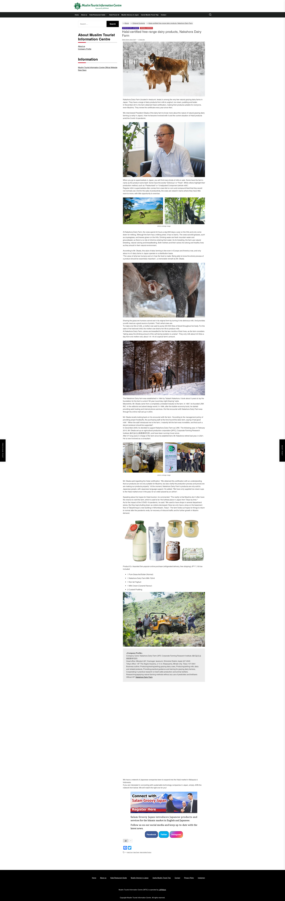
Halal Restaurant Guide (97, 15)
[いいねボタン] (125, 840)
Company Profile (84, 49)
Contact (163, 15)
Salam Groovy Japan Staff (129, 39)
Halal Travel (136, 852)
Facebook (151, 834)
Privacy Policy (189, 878)
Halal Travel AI (114, 15)
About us (84, 15)
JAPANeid (162, 890)
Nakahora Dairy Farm (144, 677)
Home (77, 15)
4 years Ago (141, 39)
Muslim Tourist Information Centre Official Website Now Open (97, 68)
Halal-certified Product (145, 852)
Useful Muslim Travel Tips (150, 15)
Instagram (176, 834)
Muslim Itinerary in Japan (130, 15)
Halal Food (130, 852)
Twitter (164, 834)
